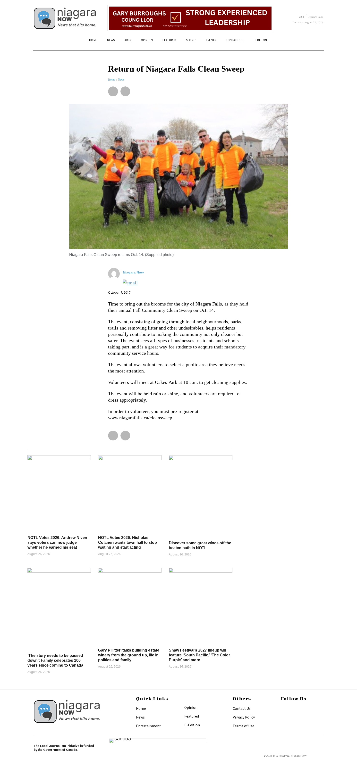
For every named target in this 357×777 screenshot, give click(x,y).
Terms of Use (243, 725)
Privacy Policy (244, 717)
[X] (282, 716)
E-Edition (192, 724)
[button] (317, 42)
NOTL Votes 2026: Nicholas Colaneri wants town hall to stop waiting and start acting (127, 542)
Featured (191, 716)
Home (141, 708)
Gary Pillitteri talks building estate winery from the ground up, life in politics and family (128, 655)
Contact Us (242, 708)
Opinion (190, 707)
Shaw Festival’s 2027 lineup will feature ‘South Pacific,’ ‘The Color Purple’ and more (199, 655)
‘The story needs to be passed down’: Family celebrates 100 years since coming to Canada (55, 660)
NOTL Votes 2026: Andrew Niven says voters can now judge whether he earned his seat (57, 542)
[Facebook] (282, 709)
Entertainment (148, 725)
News (140, 717)
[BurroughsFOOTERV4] (190, 18)
